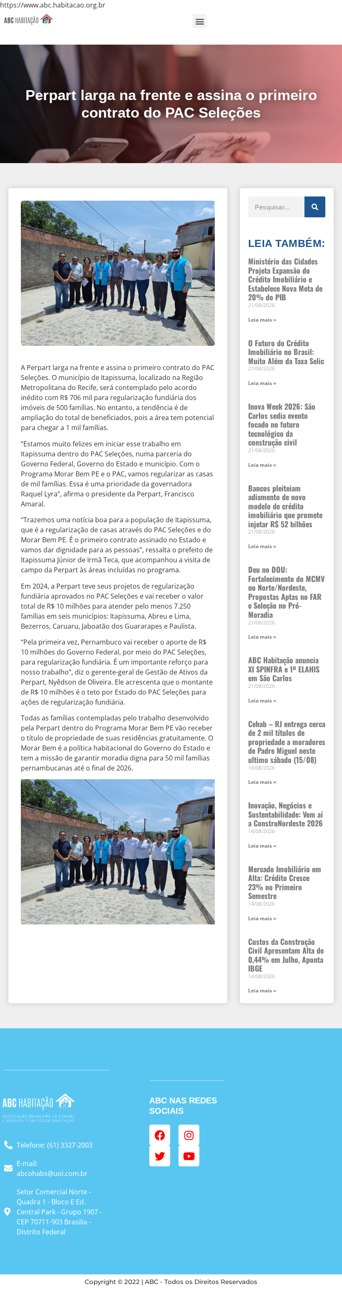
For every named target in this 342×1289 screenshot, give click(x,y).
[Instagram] (189, 1135)
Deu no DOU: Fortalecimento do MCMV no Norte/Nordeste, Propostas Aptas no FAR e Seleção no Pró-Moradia (286, 592)
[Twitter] (159, 1155)
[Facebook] (159, 1135)
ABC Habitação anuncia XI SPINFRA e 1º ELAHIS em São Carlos (283, 669)
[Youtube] (189, 1155)
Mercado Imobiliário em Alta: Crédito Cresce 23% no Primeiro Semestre (284, 882)
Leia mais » (262, 319)
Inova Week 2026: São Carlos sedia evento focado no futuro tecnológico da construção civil (281, 424)
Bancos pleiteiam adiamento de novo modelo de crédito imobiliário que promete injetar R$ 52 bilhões (285, 506)
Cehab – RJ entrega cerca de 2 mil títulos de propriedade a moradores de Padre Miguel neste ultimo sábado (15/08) (286, 741)
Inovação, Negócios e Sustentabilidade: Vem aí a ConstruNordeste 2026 (285, 814)
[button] (199, 21)
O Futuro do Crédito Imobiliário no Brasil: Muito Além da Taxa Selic (286, 351)
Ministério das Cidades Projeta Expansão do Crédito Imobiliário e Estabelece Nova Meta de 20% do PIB (285, 279)
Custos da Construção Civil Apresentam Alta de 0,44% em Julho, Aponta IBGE (286, 955)
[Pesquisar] (314, 206)
